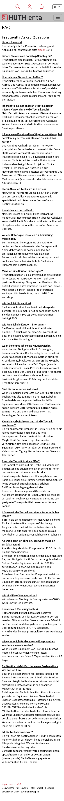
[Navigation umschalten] (57, 17)
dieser (42, 49)
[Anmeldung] (29, 7)
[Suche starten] (18, 7)
